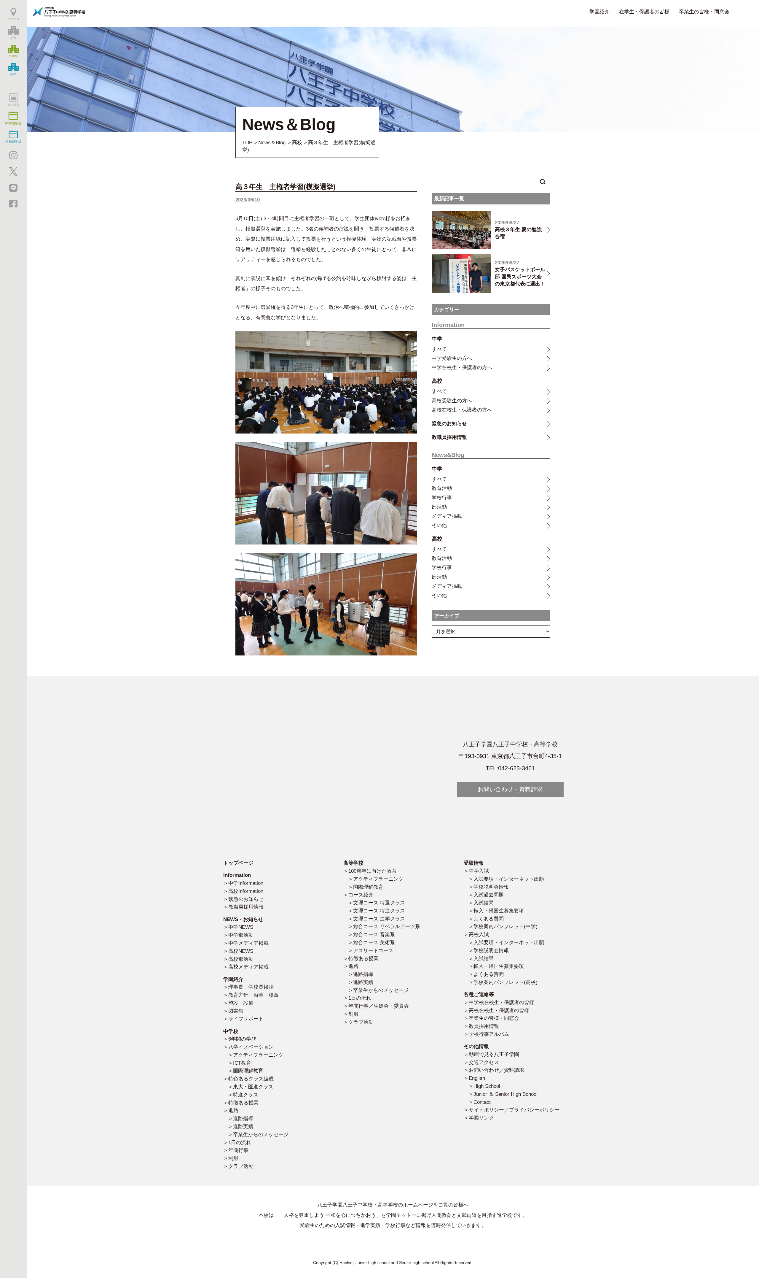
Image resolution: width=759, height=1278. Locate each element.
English (477, 1078)
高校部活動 (240, 959)
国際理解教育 (248, 1071)
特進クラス (245, 1095)
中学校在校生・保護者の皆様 (501, 1002)
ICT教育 (242, 1063)
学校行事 (442, 498)
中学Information (245, 883)
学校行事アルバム (489, 1034)
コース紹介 (361, 895)
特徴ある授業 (243, 1103)
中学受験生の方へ (452, 358)
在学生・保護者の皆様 (644, 12)
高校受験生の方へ (452, 401)
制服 (233, 1158)
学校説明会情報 (491, 887)
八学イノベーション (251, 1047)
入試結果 (483, 903)
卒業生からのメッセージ (260, 1134)
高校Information (245, 891)
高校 (297, 142)
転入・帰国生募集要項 (498, 911)
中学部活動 (240, 935)
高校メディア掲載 (248, 967)
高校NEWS (240, 951)
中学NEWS (240, 927)
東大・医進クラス (253, 1087)
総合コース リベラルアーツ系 (386, 926)
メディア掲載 (447, 516)
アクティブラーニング (258, 1055)
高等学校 (353, 863)
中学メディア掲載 (248, 943)
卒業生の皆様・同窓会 (704, 12)
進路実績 (243, 1126)
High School (486, 1086)
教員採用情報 (484, 1026)
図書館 (235, 1011)
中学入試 (479, 871)
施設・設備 (240, 1003)
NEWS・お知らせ (243, 919)
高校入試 (479, 934)
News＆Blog (272, 142)
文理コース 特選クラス (379, 903)
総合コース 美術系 (374, 942)
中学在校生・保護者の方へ (462, 367)
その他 (439, 525)
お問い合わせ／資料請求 (496, 1070)
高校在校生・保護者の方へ (462, 410)
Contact (482, 1102)
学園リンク (481, 1118)
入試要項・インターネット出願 (508, 879)
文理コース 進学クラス (379, 919)
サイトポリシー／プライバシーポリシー (514, 1110)
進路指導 (243, 1118)
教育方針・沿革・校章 (253, 995)
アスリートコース (373, 950)
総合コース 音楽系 (374, 934)
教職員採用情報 (449, 437)
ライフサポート (246, 1019)
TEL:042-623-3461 (510, 768)
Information (237, 875)
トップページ (238, 863)
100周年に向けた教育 (372, 871)
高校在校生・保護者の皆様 (499, 1010)
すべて (439, 349)
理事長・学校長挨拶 (251, 987)
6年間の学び (242, 1039)
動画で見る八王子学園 (494, 1054)
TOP (247, 142)
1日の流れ (239, 1142)
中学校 (230, 1031)
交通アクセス (484, 1062)
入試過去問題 (488, 895)
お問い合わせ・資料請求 (510, 789)
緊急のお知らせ (449, 423)
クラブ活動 (240, 1166)
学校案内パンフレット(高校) (505, 982)
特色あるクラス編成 (251, 1079)
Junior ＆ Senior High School (505, 1094)
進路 (233, 1110)
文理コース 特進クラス (379, 911)
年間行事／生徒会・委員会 (378, 1006)
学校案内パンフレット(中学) (505, 926)
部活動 (439, 507)
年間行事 (238, 1150)
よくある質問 (488, 919)
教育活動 (442, 488)
